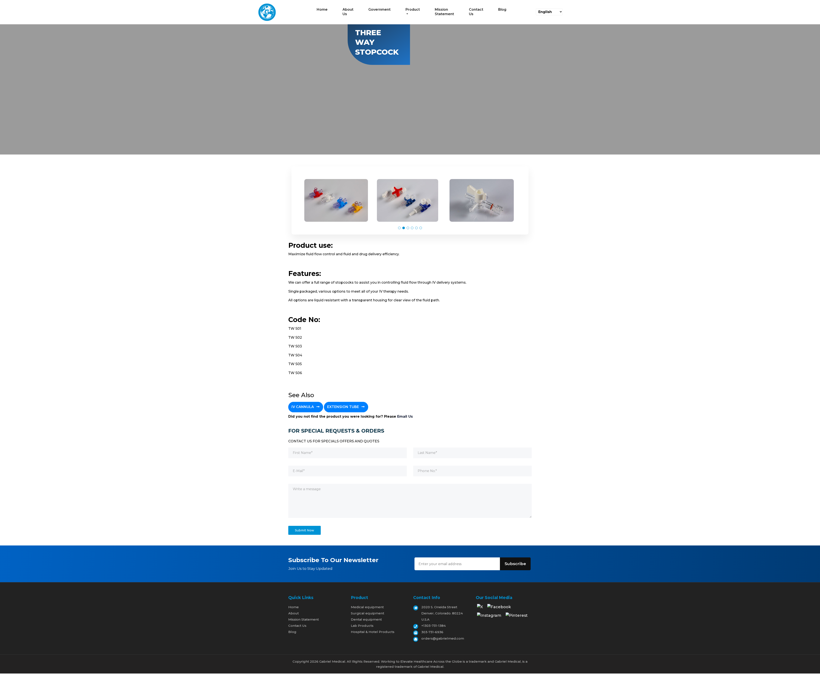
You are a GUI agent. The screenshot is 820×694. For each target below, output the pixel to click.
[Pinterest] (517, 616)
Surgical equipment (367, 613)
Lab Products (362, 626)
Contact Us (476, 11)
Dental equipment (366, 619)
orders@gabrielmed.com (442, 638)
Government (379, 9)
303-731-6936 (432, 632)
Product (413, 9)
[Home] (267, 12)
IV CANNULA (303, 407)
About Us (348, 11)
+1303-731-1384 (433, 626)
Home (322, 9)
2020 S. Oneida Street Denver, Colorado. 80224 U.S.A (442, 613)
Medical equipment (367, 607)
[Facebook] (499, 608)
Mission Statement (444, 11)
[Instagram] (489, 616)
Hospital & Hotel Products (372, 632)
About (293, 613)
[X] (480, 608)
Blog (502, 9)
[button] (399, 228)
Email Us (405, 416)
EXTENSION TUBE (343, 407)
